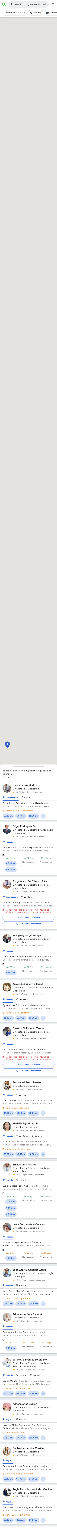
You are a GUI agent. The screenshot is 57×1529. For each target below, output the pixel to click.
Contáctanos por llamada (30, 924)
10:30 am (21, 816)
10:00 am (8, 1304)
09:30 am (8, 816)
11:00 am (33, 816)
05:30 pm (10, 870)
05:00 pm (33, 1113)
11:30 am (21, 1018)
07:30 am (8, 1520)
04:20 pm (20, 1394)
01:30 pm (33, 1018)
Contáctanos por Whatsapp (30, 917)
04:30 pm (20, 1113)
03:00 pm (20, 1479)
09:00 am (8, 1154)
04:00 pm (8, 1113)
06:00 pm (11, 972)
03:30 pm (10, 863)
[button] (7, 745)
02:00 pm (11, 1208)
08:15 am (21, 1520)
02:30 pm (8, 1479)
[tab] (11, 797)
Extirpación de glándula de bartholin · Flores (30, 4)
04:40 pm (33, 1394)
